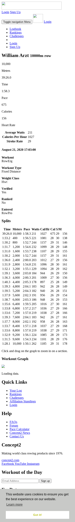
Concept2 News (20, 432)
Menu (17, 21)
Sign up (45, 480)
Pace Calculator (19, 429)
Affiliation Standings (23, 401)
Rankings (16, 32)
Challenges (17, 36)
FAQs (13, 422)
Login (5, 12)
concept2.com (10, 460)
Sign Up (15, 12)
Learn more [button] (14, 504)
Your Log (16, 390)
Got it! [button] (37, 514)
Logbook (15, 29)
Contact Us (17, 436)
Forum (14, 425)
